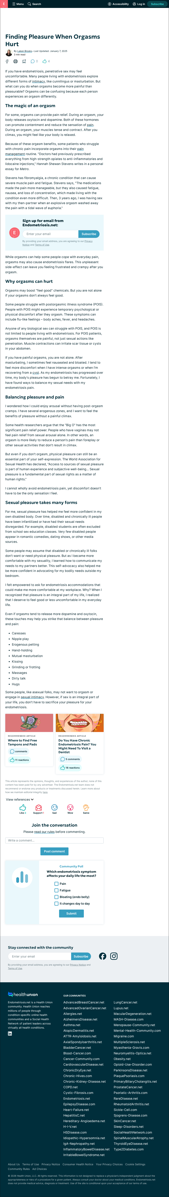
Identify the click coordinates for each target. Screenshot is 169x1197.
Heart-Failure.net (76, 1110)
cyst (36, 373)
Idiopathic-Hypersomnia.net (84, 1138)
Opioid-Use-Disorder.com (133, 1064)
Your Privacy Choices (109, 1164)
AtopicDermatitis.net (78, 1031)
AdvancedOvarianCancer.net (84, 1008)
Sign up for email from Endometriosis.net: (43, 223)
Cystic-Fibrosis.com (78, 1093)
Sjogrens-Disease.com (130, 1115)
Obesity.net (122, 1059)
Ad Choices (39, 1169)
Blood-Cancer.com (77, 1053)
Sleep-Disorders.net (129, 1127)
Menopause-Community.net (134, 1025)
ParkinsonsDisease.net (130, 1070)
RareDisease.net (126, 1098)
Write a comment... (21, 840)
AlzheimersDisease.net (80, 1019)
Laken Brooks (24, 51)
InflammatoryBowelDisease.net (86, 1149)
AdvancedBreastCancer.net (83, 1002)
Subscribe (157, 4)
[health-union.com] (23, 995)
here (45, 792)
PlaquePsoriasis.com (129, 1076)
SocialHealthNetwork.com (133, 1132)
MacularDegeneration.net (133, 1014)
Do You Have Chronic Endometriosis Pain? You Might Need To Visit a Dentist (77, 746)
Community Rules (19, 1169)
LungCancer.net (125, 1002)
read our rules (44, 832)
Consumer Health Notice (78, 1164)
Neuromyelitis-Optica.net (132, 1053)
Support (38, 809)
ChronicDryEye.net (77, 1070)
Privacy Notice (78, 964)
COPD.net (70, 1087)
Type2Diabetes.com (129, 1149)
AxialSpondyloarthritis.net (82, 1042)
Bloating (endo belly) (74, 897)
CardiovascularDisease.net (83, 1064)
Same (84, 809)
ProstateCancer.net (128, 1087)
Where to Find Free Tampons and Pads (22, 742)
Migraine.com (124, 1036)
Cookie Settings (135, 1164)
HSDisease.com (75, 1132)
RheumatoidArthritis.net (131, 1104)
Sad (52, 809)
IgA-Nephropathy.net (79, 1144)
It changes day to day (75, 903)
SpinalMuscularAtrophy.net (134, 1138)
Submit (71, 913)
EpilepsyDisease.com (79, 1104)
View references (18, 799)
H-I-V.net (70, 1127)
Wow (68, 809)
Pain (63, 883)
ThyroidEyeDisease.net (131, 1144)
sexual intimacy (32, 697)
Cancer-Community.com (81, 1059)
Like (21, 809)
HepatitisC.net (74, 1115)
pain (90, 125)
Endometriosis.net (76, 1098)
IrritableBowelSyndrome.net (84, 1155)
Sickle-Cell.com (125, 1110)
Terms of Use (42, 244)
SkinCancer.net (125, 1121)
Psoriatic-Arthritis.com (131, 1093)
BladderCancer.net (77, 1048)
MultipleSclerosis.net (129, 1042)
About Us (14, 1164)
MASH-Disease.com (129, 1019)
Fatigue (65, 890)
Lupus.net (121, 1008)
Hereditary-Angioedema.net (84, 1121)
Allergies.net (72, 1014)
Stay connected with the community (40, 947)
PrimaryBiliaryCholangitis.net (135, 1081)
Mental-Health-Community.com (137, 1031)
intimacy (38, 81)
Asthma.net (71, 1025)
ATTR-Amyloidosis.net (79, 1036)
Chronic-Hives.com (77, 1076)
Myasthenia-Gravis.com (131, 1048)
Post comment (54, 851)
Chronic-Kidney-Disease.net (84, 1081)
